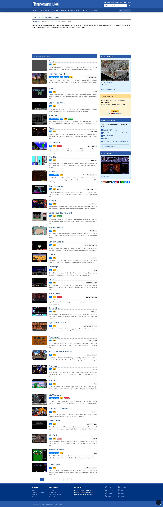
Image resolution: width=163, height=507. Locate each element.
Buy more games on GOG (108, 89)
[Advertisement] (81, 40)
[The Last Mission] (39, 311)
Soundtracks (52, 490)
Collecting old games (38, 492)
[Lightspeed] (39, 282)
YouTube (110, 490)
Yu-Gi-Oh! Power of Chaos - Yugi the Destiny (115, 133)
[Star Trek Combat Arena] (39, 106)
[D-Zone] (39, 65)
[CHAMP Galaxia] (39, 467)
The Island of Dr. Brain (56, 227)
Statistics (35, 497)
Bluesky (110, 496)
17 (45, 479)
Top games (94, 10)
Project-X (52, 88)
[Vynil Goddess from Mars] (39, 326)
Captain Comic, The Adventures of (60, 213)
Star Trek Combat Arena (57, 103)
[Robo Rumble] (39, 175)
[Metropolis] (39, 203)
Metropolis (52, 200)
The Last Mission (55, 308)
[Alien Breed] (39, 438)
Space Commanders (56, 186)
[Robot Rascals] (39, 340)
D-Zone (51, 61)
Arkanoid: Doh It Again (56, 450)
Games (35, 10)
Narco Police (105, 176)
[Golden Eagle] (39, 270)
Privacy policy (49, 504)
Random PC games (54, 497)
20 (57, 479)
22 (65, 479)
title (40, 56)
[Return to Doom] (39, 424)
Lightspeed (52, 279)
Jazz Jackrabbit (54, 143)
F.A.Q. (34, 490)
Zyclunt (51, 128)
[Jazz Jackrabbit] (39, 146)
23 (69, 479)
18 (49, 479)
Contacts (34, 495)
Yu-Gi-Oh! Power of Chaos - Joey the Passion (116, 141)
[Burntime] (39, 257)
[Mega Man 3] (39, 160)
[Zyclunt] (39, 131)
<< (34, 479)
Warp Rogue (53, 115)
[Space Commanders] (39, 189)
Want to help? (125, 10)
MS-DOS (63, 10)
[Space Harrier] (39, 383)
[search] (129, 5)
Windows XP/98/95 (73, 10)
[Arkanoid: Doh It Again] (39, 455)
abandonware (36, 21)
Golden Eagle (53, 267)
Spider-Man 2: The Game (110, 130)
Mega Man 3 (53, 157)
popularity (48, 56)
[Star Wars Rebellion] (39, 399)
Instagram (123, 493)
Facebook (123, 487)
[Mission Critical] (39, 298)
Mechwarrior (53, 366)
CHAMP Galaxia (54, 464)
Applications (44, 10)
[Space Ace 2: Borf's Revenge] (39, 411)
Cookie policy (58, 504)
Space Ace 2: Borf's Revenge (58, 408)
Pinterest (110, 493)
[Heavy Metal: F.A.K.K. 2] (39, 78)
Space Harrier (53, 380)
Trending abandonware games (110, 147)
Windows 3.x (85, 10)
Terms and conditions (38, 504)
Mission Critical (54, 294)
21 (61, 479)
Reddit (109, 487)
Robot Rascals (54, 337)
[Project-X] (39, 92)
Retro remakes (53, 492)
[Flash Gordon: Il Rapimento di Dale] (39, 354)
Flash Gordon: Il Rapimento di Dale (60, 351)
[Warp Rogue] (39, 119)
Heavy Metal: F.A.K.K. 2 (57, 74)
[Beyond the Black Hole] (39, 245)
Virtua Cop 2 (106, 138)
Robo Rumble (53, 171)
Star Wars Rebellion (55, 395)
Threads (123, 496)
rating (43, 56)
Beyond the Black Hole (56, 242)
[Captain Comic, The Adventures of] (39, 216)
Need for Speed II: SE (109, 136)
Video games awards (55, 495)
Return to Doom (54, 421)
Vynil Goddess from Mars (57, 323)
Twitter (123, 490)
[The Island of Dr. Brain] (39, 230)
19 (53, 479)
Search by (54, 10)
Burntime (52, 254)
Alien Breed (53, 435)
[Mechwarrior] (39, 369)
